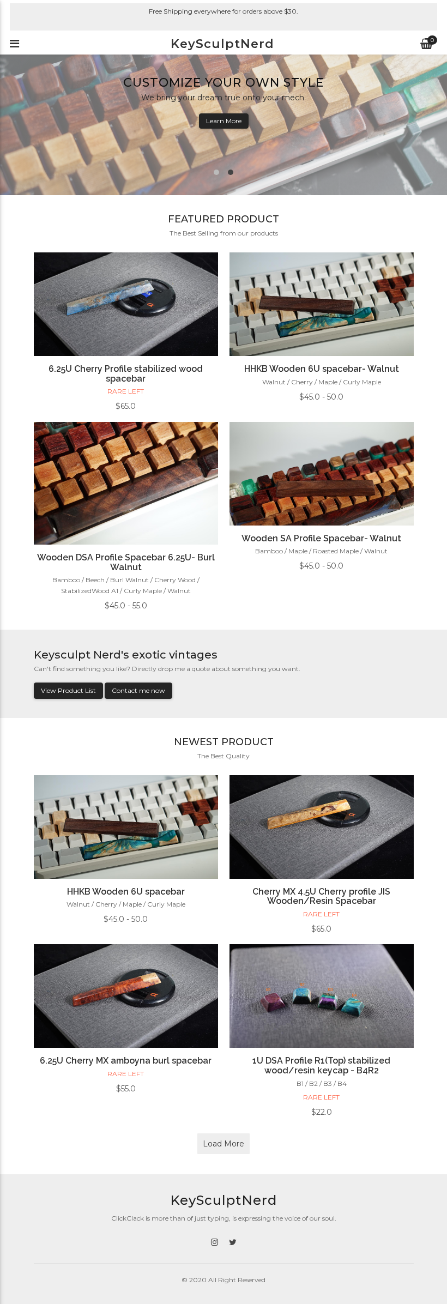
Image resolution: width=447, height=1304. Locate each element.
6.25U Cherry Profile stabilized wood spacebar (126, 374)
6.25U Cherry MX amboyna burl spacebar (126, 1060)
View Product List (68, 690)
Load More (223, 1144)
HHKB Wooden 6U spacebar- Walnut (321, 369)
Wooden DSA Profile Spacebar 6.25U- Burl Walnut (126, 562)
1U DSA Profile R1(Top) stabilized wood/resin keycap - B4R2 (321, 1065)
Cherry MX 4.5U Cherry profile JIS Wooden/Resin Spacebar (321, 896)
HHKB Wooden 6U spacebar (126, 891)
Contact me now (138, 690)
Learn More (223, 121)
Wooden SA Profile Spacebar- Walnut (321, 538)
